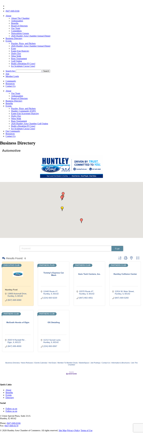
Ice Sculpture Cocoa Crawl (23, 66)
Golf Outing (16, 61)
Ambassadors (17, 21)
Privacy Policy (73, 430)
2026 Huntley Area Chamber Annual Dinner (30, 36)
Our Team (15, 28)
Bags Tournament (19, 58)
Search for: (10, 71)
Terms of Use (86, 430)
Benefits (14, 23)
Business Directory (14, 38)
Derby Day (16, 53)
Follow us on (11, 408)
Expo (13, 48)
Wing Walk (16, 56)
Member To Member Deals (68, 363)
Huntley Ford (11, 290)
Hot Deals (52, 363)
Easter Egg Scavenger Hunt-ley (25, 113)
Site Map (63, 430)
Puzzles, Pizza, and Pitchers (23, 43)
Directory (10, 397)
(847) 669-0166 (12, 11)
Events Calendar (40, 363)
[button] (62, 208)
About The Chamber (20, 18)
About (8, 16)
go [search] (118, 248)
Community (11, 81)
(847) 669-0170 (11, 425)
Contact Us (11, 86)
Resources (10, 83)
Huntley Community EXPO (23, 111)
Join (7, 74)
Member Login (12, 76)
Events (9, 41)
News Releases (27, 363)
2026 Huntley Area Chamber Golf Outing (29, 123)
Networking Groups (20, 33)
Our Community (13, 131)
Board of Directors (19, 26)
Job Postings (95, 363)
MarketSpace (84, 363)
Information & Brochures (120, 363)
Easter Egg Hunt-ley (20, 51)
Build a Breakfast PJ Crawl (23, 63)
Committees (16, 31)
